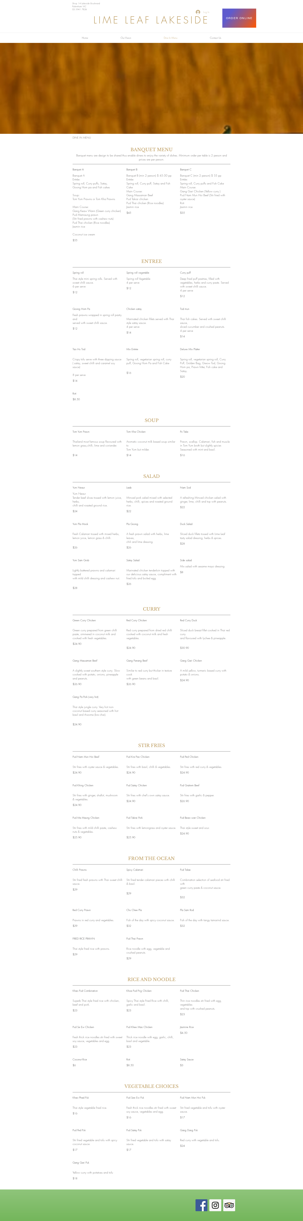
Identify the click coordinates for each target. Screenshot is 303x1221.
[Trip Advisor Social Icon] (229, 1205)
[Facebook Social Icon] (201, 1205)
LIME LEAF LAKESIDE (151, 20)
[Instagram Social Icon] (215, 1205)
